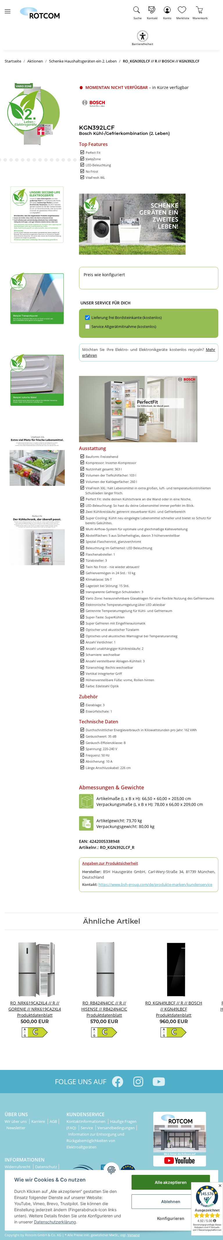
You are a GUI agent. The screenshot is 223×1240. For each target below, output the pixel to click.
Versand (133, 1235)
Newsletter (15, 1127)
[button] (167, 12)
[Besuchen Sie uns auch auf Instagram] (138, 1082)
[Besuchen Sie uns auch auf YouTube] (158, 1082)
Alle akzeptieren (171, 1182)
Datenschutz (46, 1166)
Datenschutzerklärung (55, 1221)
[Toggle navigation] (7, 9)
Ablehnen (170, 1201)
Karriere (38, 1121)
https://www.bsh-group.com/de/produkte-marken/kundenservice (155, 884)
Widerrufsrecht (18, 1166)
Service (87, 1127)
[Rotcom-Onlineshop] (40, 10)
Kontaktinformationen (86, 1121)
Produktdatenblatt (35, 1015)
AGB (53, 1121)
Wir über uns (16, 1121)
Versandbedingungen (116, 1127)
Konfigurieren (170, 1218)
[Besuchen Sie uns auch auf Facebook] (117, 1082)
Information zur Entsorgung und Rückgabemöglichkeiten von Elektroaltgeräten (95, 1141)
